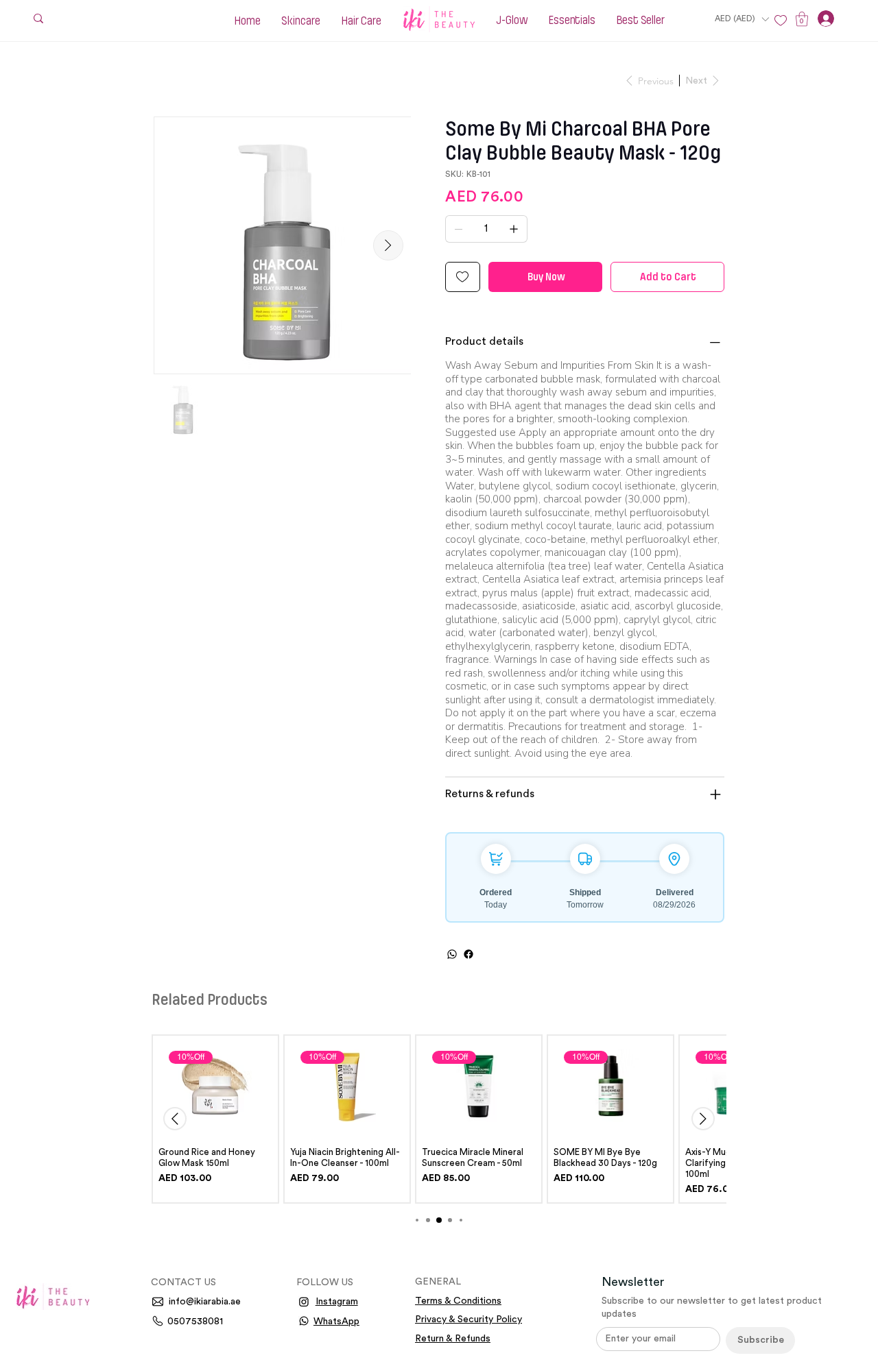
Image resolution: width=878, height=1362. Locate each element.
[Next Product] (703, 1118)
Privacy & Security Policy (468, 1319)
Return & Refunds (452, 1338)
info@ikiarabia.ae (205, 1301)
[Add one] (513, 229)
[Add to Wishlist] (462, 277)
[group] (439, 1119)
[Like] (780, 20)
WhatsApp (336, 1321)
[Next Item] (388, 245)
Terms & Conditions (458, 1301)
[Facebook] (468, 954)
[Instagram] (304, 1302)
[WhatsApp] (452, 954)
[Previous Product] (175, 1118)
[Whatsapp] (303, 1320)
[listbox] (741, 19)
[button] (741, 19)
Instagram (337, 1301)
